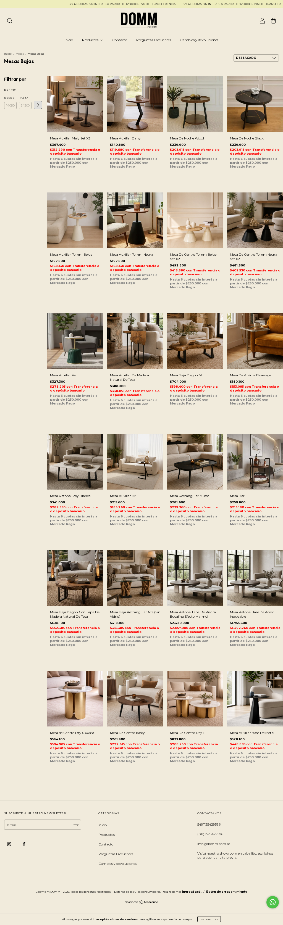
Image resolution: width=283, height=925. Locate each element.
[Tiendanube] (141, 903)
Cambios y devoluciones (199, 40)
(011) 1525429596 (210, 834)
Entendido (209, 919)
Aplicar (38, 105)
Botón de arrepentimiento (226, 892)
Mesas (19, 54)
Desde (9, 97)
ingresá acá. (191, 892)
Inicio (69, 40)
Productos (90, 40)
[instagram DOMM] (9, 844)
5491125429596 (209, 824)
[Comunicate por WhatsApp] (272, 902)
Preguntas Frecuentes (153, 40)
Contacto (119, 40)
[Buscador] (9, 21)
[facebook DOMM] (24, 844)
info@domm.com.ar (213, 844)
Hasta (23, 97)
